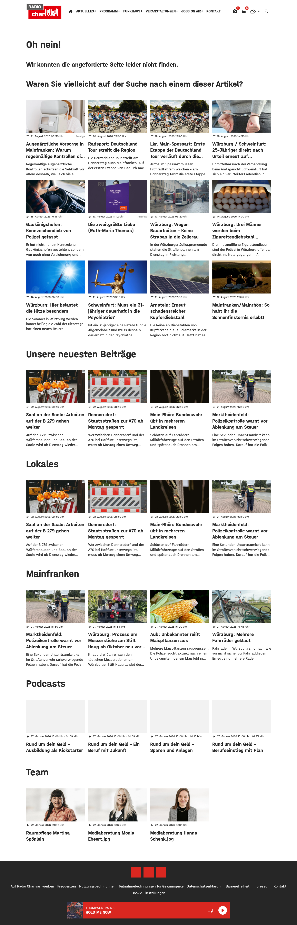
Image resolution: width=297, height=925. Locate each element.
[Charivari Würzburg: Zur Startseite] (44, 11)
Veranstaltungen (161, 11)
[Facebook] (136, 872)
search (266, 11)
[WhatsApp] (161, 872)
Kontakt (213, 11)
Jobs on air (191, 11)
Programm (108, 11)
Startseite (70, 11)
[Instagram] (148, 872)
